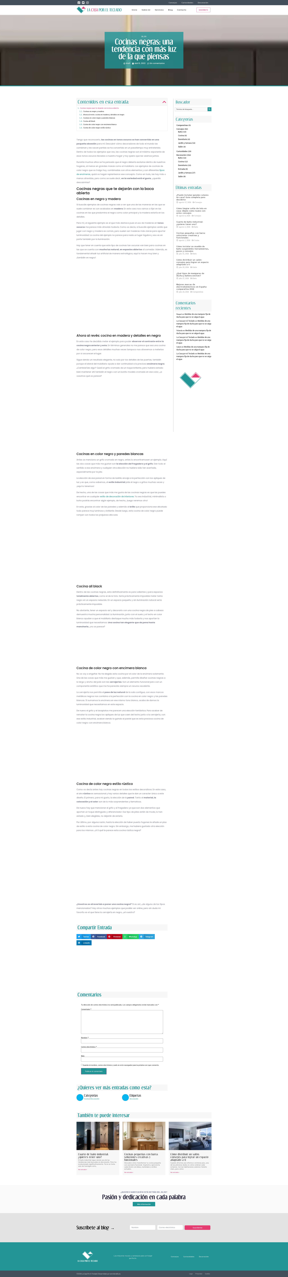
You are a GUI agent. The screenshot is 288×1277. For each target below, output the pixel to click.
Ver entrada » (82, 1169)
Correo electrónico (89, 1047)
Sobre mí (146, 10)
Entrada (181, 169)
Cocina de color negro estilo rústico (97, 127)
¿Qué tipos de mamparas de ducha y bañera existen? (190, 274)
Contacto (181, 10)
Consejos (173, 2)
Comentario (86, 1009)
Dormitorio (182, 139)
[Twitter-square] (83, 3)
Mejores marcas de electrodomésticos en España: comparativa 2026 (191, 286)
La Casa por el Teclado (185, 321)
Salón (180, 146)
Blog (170, 10)
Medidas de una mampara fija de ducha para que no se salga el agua (193, 324)
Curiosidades (187, 2)
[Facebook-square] (79, 3)
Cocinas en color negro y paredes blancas (99, 118)
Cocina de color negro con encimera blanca (99, 124)
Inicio (134, 10)
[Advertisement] (122, 968)
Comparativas (182, 125)
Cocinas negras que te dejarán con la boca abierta (99, 108)
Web (82, 1056)
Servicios (159, 10)
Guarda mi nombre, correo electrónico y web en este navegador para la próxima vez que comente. (121, 1065)
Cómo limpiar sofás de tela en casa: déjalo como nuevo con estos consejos (191, 210)
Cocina (86, 1099)
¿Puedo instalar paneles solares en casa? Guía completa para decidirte (192, 197)
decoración (134, 1099)
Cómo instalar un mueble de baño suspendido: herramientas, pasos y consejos (192, 248)
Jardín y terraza (184, 143)
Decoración (203, 2)
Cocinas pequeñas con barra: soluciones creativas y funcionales (191, 235)
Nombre (85, 1038)
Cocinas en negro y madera (93, 111)
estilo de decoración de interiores (117, 496)
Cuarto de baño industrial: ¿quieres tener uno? (189, 223)
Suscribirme (197, 1227)
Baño (180, 131)
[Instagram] (87, 3)
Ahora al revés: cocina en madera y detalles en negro (103, 114)
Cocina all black (89, 121)
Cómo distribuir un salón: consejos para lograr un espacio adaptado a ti (192, 262)
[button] (164, 102)
